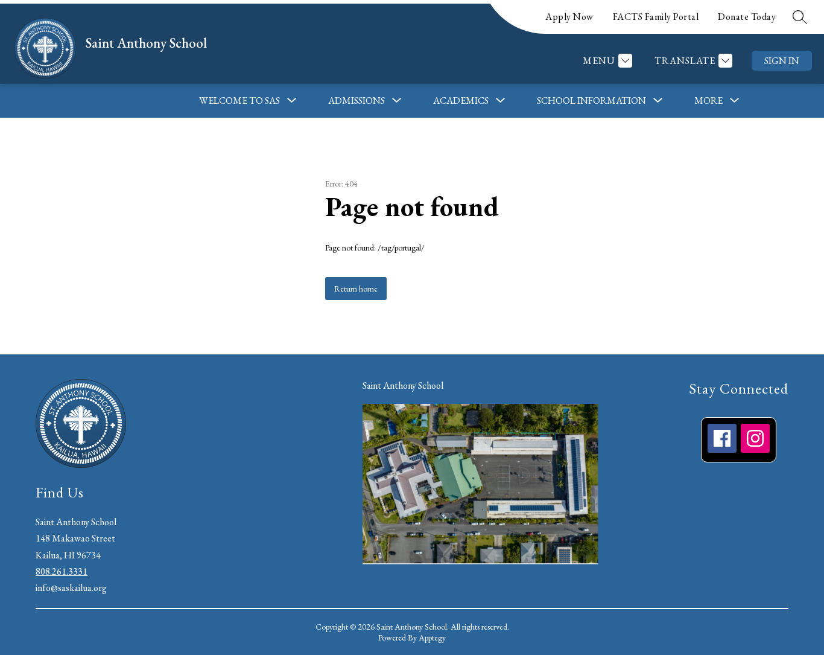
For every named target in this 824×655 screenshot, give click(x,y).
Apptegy (432, 637)
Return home (356, 288)
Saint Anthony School (403, 385)
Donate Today (747, 16)
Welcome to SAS (239, 100)
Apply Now (569, 16)
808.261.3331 (61, 571)
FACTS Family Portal (656, 16)
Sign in (781, 60)
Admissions (356, 100)
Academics (461, 100)
